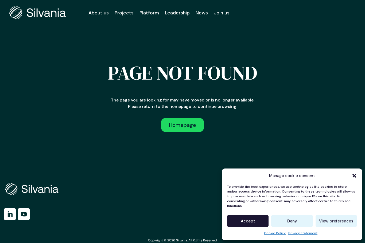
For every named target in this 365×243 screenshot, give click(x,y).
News (202, 13)
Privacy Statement (302, 233)
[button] (354, 175)
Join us (222, 13)
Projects (124, 13)
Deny (292, 221)
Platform (149, 13)
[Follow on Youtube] (24, 214)
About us (98, 13)
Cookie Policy (275, 233)
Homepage (182, 125)
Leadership (177, 13)
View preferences (336, 221)
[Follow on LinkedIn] (10, 214)
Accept (248, 221)
